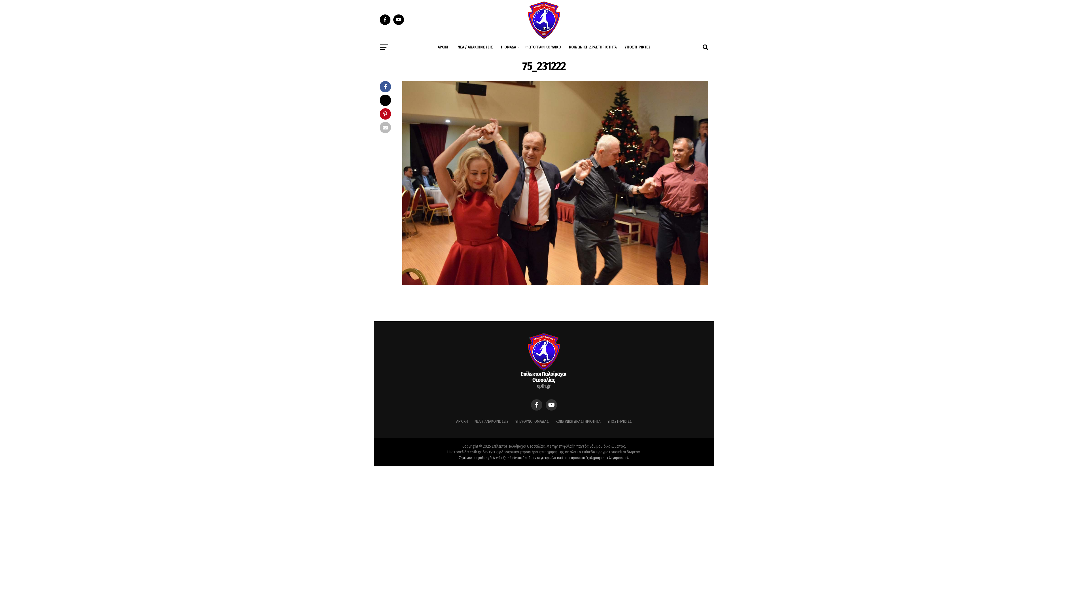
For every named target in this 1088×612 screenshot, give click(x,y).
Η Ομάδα (508, 47)
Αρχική (444, 47)
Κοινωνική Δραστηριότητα (593, 47)
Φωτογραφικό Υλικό (543, 47)
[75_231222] (555, 283)
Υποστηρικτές (637, 47)
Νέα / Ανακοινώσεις (475, 47)
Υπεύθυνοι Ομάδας (532, 421)
